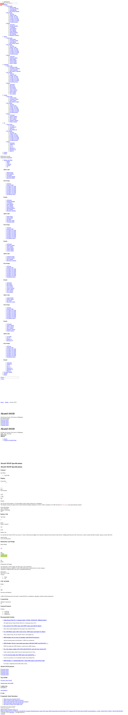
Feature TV (9, 339)
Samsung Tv (12, 148)
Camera (5, 95)
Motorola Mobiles (13, 32)
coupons (5, 373)
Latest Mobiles (12, 10)
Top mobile (9, 175)
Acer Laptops (12, 93)
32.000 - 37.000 (11, 189)
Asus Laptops (12, 88)
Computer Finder (13, 67)
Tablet (8, 162)
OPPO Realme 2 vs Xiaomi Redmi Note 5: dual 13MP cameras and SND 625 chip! (24, 660)
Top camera (9, 300)
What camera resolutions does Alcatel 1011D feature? (16, 701)
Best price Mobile (11, 178)
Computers (6, 64)
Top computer (10, 259)
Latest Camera (12, 100)
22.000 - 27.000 (11, 187)
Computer (9, 164)
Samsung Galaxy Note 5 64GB (7, 683)
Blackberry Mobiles (14, 35)
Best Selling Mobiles (14, 11)
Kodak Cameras (13, 121)
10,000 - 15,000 (14, 19)
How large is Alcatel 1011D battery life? (13, 704)
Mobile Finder (12, 7)
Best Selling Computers (15, 71)
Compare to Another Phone (10, 440)
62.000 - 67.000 (11, 193)
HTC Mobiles (12, 30)
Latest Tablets (12, 42)
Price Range (9, 12)
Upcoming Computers (14, 68)
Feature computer (11, 258)
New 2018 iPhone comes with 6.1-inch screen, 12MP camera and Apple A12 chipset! (24, 631)
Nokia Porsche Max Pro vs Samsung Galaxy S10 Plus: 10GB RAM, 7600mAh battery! (25, 620)
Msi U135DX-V (109, 711)
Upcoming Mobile (11, 176)
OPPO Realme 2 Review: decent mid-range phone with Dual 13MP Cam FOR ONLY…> (26, 643)
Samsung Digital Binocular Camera (34, 711)
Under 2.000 (10, 185)
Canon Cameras (13, 116)
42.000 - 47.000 (11, 190)
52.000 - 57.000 (11, 191)
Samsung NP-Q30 (73, 711)
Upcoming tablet (10, 221)
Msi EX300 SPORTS (118, 711)
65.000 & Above (11, 194)
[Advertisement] (64, 390)
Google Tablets (13, 61)
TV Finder (11, 125)
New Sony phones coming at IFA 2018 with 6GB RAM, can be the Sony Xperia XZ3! (25, 649)
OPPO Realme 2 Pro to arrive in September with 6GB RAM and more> (22, 637)
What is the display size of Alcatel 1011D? (13, 703)
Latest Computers (13, 69)
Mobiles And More (8, 160)
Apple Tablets (12, 59)
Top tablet (9, 219)
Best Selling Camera (14, 101)
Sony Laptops (12, 92)
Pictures (5, 439)
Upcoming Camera (13, 99)
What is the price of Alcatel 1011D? (12, 699)
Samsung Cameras (13, 120)
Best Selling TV (13, 129)
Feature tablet (10, 217)
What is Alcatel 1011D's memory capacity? (14, 700)
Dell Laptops (12, 87)
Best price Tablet (10, 220)
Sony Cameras (12, 119)
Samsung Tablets (13, 57)
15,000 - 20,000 (14, 20)
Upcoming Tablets (13, 40)
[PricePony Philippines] (6, 157)
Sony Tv (11, 147)
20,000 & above (13, 22)
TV (4, 123)
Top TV (8, 338)
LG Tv (11, 145)
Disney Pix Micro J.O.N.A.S (7, 711)
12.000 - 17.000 (11, 186)
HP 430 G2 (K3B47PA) (20, 711)
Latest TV (11, 128)
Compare (3, 713)
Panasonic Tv (12, 149)
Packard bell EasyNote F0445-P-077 (60, 711)
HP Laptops (12, 85)
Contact (5, 152)
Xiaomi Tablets (13, 60)
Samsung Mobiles (13, 26)
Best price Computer (11, 260)
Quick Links (9, 6)
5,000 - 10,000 (13, 18)
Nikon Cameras (13, 117)
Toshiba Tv (12, 144)
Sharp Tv (11, 151)
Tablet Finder (12, 39)
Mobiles (5, 4)
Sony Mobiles (12, 34)
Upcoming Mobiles (14, 8)
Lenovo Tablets (13, 63)
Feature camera (10, 299)
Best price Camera (11, 301)
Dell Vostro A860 (47, 711)
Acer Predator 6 (4, 690)
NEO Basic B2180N (83, 711)
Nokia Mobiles (12, 31)
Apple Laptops (12, 91)
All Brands (12, 24)
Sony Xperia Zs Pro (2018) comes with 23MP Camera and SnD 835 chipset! (22, 626)
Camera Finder (12, 97)
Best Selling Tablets (14, 43)
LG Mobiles (12, 27)
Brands (8, 23)
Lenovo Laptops (13, 89)
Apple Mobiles (12, 28)
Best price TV (10, 340)
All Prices (11, 14)
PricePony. (12, 712)
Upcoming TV (12, 127)
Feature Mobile (10, 174)
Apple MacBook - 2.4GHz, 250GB (96, 711)
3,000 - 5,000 (13, 16)
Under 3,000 (12, 15)
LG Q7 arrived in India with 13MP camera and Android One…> (20, 655)
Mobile (8, 161)
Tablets (5, 36)
